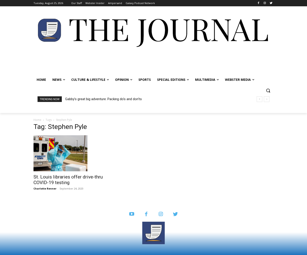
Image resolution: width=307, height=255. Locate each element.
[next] (266, 99)
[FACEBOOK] (146, 214)
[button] (268, 90)
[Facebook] (258, 3)
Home (37, 120)
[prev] (259, 99)
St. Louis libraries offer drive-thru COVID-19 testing (68, 179)
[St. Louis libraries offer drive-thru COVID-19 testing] (69, 153)
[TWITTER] (175, 214)
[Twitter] (271, 3)
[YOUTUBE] (131, 214)
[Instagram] (264, 3)
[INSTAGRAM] (161, 214)
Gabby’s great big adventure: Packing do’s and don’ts (103, 99)
